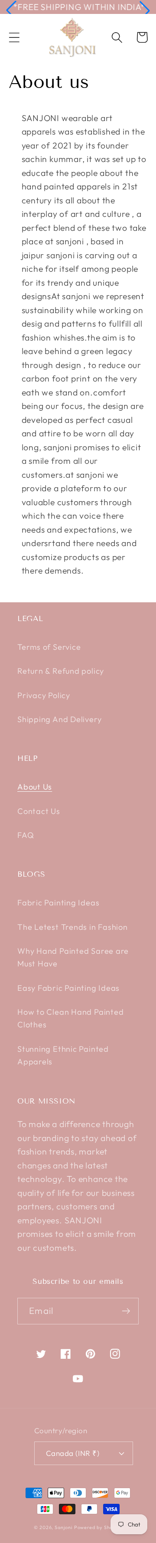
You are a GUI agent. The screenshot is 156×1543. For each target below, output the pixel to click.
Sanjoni (63, 1527)
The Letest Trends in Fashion (72, 927)
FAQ (25, 835)
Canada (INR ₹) (72, 1453)
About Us (34, 787)
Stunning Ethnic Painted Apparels (63, 1055)
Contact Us (38, 811)
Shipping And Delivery (59, 719)
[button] (11, 10)
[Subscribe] (126, 1311)
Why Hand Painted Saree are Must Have (73, 957)
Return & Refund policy (60, 671)
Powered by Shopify (98, 1527)
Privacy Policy (43, 695)
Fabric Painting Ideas (58, 903)
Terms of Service (49, 647)
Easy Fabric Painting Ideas (68, 988)
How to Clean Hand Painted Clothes (70, 1018)
